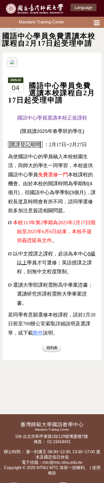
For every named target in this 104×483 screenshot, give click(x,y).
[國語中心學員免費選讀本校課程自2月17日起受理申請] (12, 64)
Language (83, 7)
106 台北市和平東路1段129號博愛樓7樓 (52, 436)
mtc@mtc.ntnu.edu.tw (62, 462)
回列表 (52, 348)
